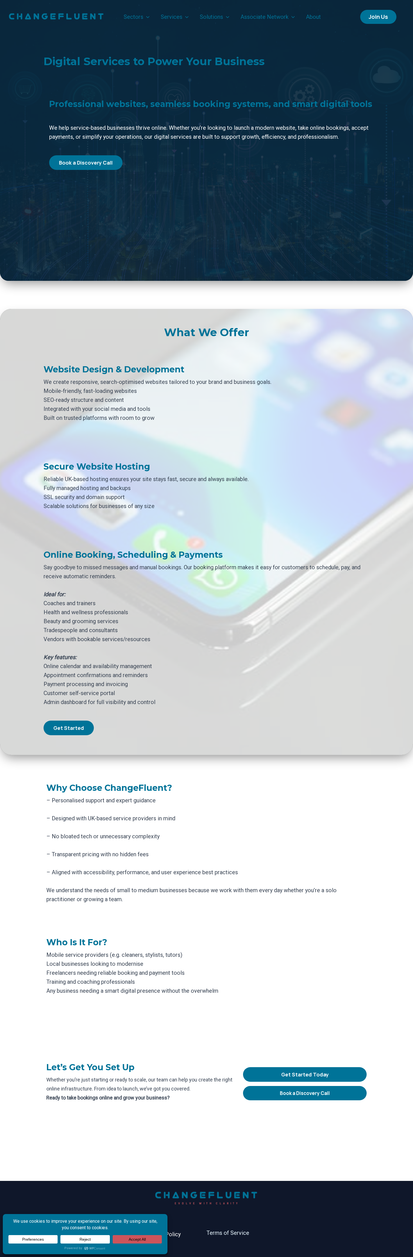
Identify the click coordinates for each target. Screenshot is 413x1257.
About (313, 16)
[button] (146, 17)
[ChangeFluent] (56, 16)
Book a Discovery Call (305, 1093)
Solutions (211, 16)
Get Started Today (305, 1074)
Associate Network (264, 16)
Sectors (133, 16)
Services (171, 16)
